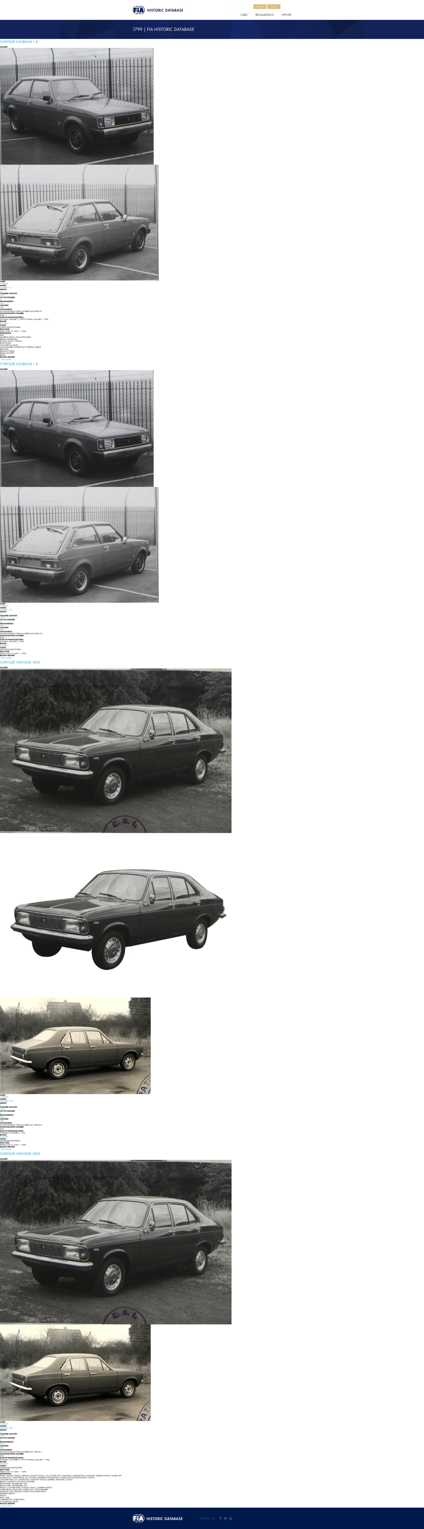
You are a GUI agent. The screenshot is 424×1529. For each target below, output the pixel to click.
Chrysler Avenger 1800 (20, 662)
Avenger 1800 (6, 1101)
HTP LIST (287, 15)
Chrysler (4, 283)
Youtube (230, 1518)
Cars (243, 15)
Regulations (265, 15)
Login (273, 6)
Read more (6, 359)
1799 (2, 295)
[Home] (165, 10)
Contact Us (207, 1518)
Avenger (4, 1137)
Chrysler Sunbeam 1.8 (19, 41)
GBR (1, 307)
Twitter (225, 1518)
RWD (2, 303)
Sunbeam (4, 323)
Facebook (220, 1518)
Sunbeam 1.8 (6, 287)
